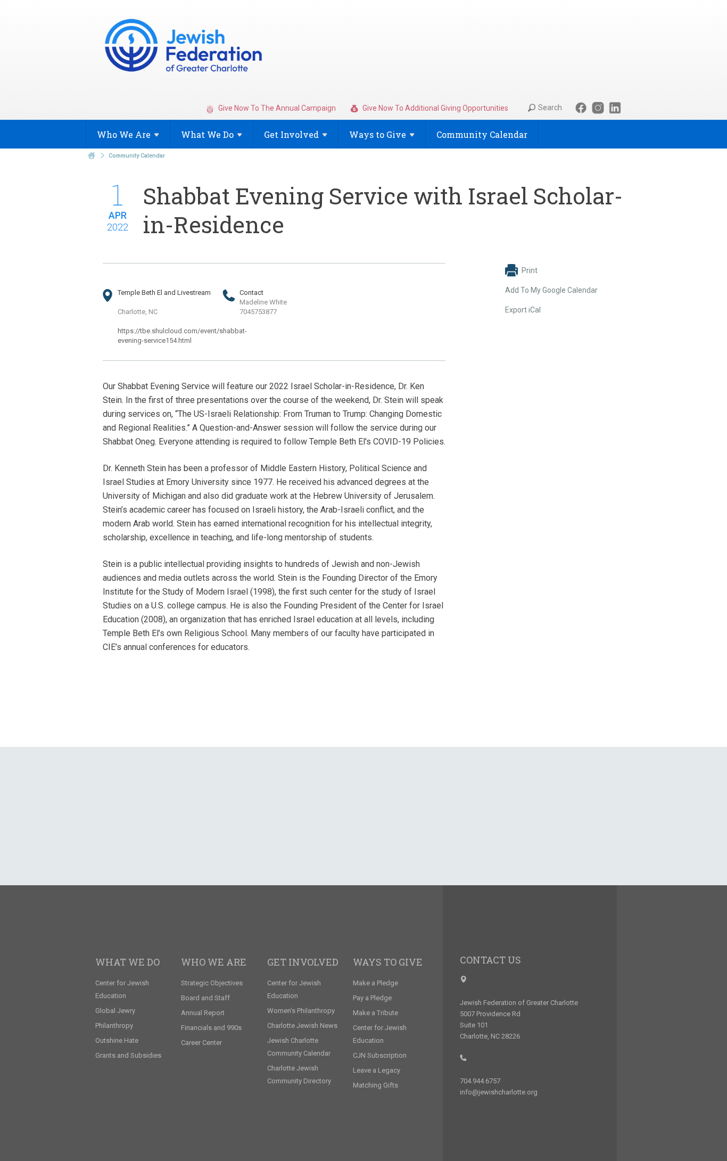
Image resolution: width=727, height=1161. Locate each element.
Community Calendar (481, 134)
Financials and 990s (211, 1028)
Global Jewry (115, 1011)
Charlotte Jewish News (302, 1026)
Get (291, 134)
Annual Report (203, 1013)
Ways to (377, 134)
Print (530, 270)
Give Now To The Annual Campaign (276, 108)
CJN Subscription (380, 1055)
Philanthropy (114, 1026)
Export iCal (523, 310)
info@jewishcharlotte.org (499, 1092)
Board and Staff (205, 998)
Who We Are (213, 962)
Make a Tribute (375, 1013)
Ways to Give (388, 962)
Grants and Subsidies (128, 1055)
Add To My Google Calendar (551, 290)
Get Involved (302, 962)
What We (207, 134)
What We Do (127, 962)
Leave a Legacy (376, 1070)
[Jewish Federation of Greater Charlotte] (184, 47)
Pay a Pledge (372, 998)
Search (550, 107)
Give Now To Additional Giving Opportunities (434, 108)
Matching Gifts (375, 1085)
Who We (124, 134)
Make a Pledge (375, 983)
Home (91, 155)
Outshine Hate (116, 1040)
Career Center (201, 1043)
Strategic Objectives (212, 983)
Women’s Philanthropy (301, 1011)
